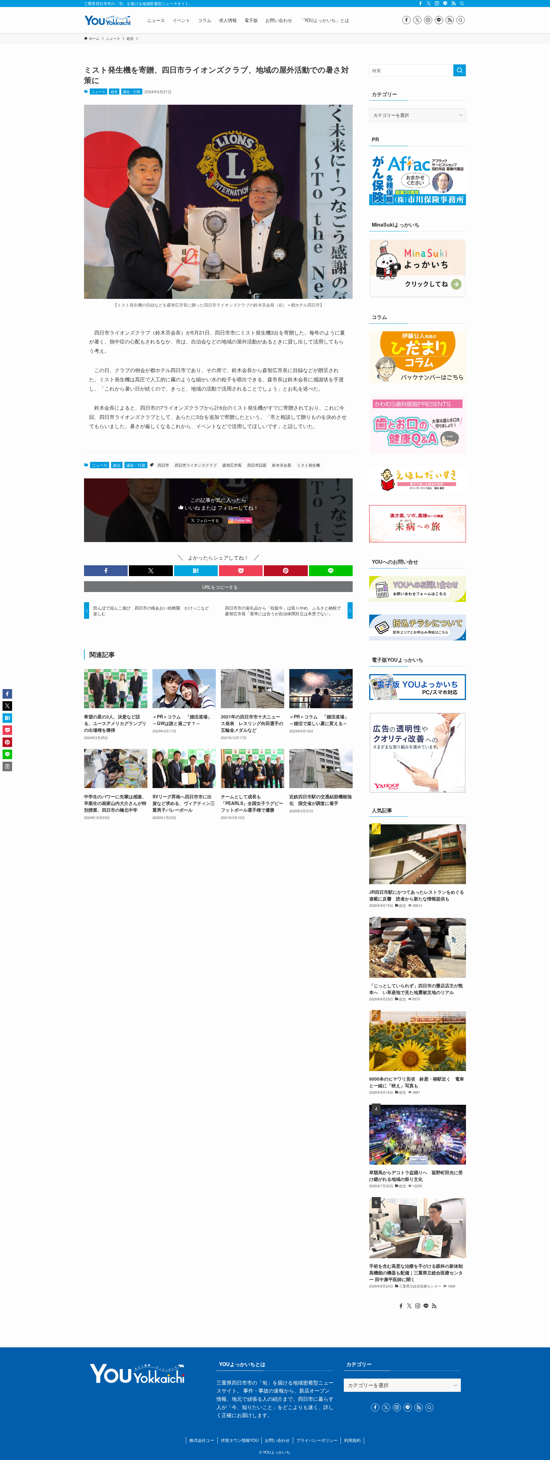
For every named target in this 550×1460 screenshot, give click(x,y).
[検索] (462, 3)
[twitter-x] (429, 3)
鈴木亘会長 (281, 465)
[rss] (453, 3)
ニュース (98, 91)
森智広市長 (232, 465)
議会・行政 (131, 91)
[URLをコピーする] (7, 766)
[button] (106, 570)
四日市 (163, 465)
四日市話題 (256, 465)
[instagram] (437, 3)
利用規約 (352, 1440)
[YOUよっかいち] (107, 20)
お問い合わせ (277, 1440)
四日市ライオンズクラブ (196, 465)
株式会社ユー (201, 1440)
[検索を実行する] (459, 70)
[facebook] (420, 3)
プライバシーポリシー (317, 1440)
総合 (114, 91)
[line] (445, 3)
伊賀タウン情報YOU (239, 1440)
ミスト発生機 (308, 465)
